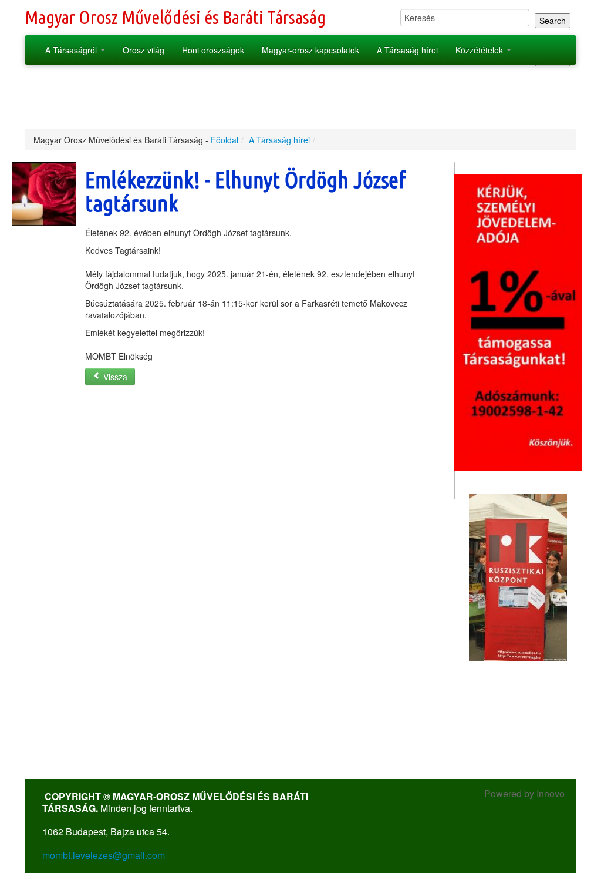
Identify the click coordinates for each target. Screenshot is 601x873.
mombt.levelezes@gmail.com (103, 855)
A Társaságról (72, 50)
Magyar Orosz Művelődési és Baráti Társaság (175, 17)
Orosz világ (143, 50)
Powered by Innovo (524, 793)
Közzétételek (480, 50)
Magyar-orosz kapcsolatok (310, 50)
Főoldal (224, 140)
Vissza (114, 376)
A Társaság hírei (407, 50)
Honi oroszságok (213, 50)
